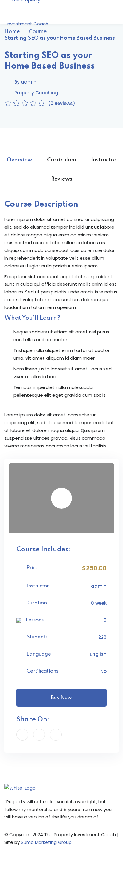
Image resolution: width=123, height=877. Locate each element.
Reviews (61, 179)
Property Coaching (36, 93)
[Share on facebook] (22, 735)
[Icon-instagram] (28, 862)
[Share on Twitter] (39, 735)
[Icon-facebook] (11, 862)
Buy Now (61, 697)
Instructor (103, 160)
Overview (19, 160)
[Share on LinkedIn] (56, 735)
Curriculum (61, 160)
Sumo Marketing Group (46, 842)
